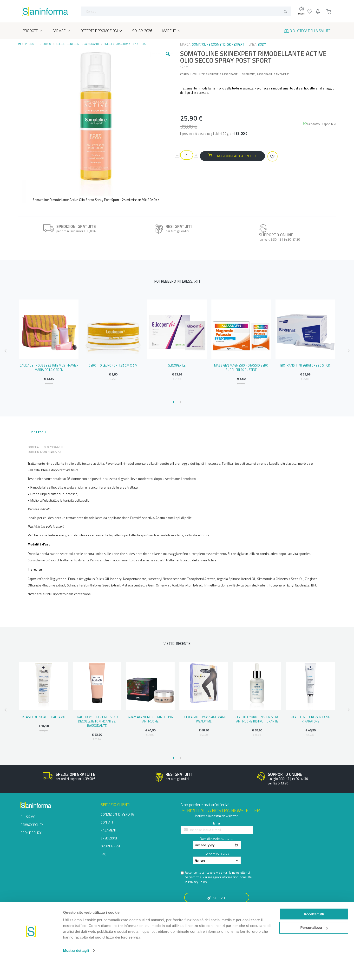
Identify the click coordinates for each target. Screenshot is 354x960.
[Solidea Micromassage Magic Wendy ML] (203, 686)
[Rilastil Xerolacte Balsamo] (43, 686)
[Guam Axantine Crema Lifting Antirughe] (150, 686)
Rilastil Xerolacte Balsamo (43, 717)
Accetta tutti (314, 914)
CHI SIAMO (27, 816)
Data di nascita (210, 838)
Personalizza (311, 928)
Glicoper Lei (177, 365)
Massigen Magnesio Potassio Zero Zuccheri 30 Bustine (241, 367)
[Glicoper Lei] (177, 329)
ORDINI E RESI (110, 846)
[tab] (39, 432)
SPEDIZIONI (109, 838)
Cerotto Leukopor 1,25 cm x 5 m (113, 365)
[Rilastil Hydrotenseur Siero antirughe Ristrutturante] (257, 686)
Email (217, 823)
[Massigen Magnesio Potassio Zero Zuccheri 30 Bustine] (241, 329)
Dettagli (38, 432)
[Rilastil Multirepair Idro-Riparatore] (310, 686)
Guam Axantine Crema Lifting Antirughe (150, 719)
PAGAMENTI (109, 830)
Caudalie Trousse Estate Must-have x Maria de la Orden (49, 367)
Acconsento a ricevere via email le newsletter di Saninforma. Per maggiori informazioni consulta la (218, 877)
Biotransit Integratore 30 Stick (305, 365)
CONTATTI (107, 822)
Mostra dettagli (76, 950)
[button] (168, 57)
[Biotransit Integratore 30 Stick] (305, 329)
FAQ (103, 854)
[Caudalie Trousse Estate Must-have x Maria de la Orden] (49, 329)
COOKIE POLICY (30, 832)
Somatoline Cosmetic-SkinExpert (218, 44)
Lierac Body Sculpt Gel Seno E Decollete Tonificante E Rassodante (96, 721)
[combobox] (186, 11)
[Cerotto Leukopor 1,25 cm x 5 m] (113, 329)
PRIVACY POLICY (31, 824)
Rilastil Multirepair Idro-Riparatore (310, 719)
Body (262, 44)
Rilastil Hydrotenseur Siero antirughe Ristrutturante (257, 719)
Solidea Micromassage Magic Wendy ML (204, 719)
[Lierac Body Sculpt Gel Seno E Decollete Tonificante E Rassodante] (97, 686)
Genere (210, 853)
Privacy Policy (197, 881)
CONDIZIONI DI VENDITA (117, 814)
